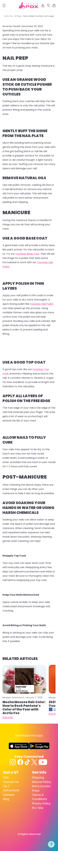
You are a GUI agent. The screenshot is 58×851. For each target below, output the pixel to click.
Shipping (38, 777)
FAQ (6, 777)
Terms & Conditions (39, 797)
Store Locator (41, 786)
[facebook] (20, 762)
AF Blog (18, 16)
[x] (34, 762)
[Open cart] (54, 5)
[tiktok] (27, 762)
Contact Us (11, 782)
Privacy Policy (41, 803)
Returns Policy (41, 782)
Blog (6, 799)
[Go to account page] (42, 5)
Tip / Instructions (11, 788)
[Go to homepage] (29, 5)
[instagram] (13, 762)
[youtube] (43, 762)
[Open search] (48, 5)
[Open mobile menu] (4, 5)
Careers (8, 795)
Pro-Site (37, 808)
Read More (7, 717)
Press (35, 790)
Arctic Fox (8, 16)
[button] (51, 844)
